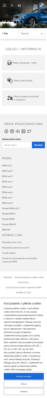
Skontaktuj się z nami (11, 242)
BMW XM (6, 229)
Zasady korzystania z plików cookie (29, 277)
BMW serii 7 (7, 197)
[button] (5, 5)
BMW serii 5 (7, 187)
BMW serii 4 (7, 181)
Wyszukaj (38, 145)
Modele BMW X (9, 213)
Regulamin (8, 277)
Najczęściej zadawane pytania (16, 247)
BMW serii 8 (7, 203)
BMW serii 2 (7, 171)
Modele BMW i (8, 219)
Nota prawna (23, 282)
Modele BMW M (9, 224)
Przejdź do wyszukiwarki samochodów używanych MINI (19, 260)
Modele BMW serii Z (11, 208)
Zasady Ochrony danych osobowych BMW (23, 287)
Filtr (6, 33)
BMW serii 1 (7, 165)
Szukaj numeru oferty (11, 139)
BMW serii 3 (7, 176)
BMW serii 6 (7, 192)
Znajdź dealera (9, 253)
